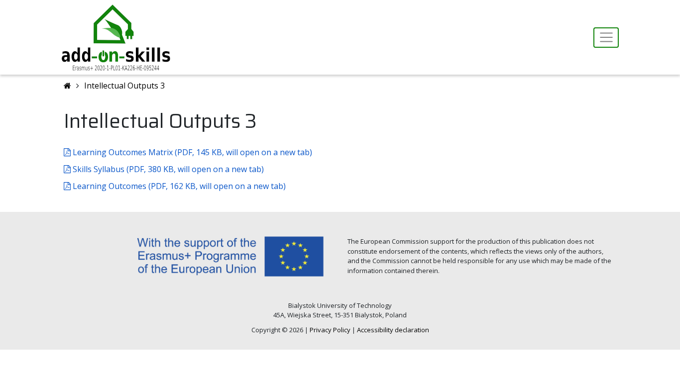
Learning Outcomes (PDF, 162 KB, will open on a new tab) (178, 186)
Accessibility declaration (393, 329)
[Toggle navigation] (606, 37)
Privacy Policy (330, 329)
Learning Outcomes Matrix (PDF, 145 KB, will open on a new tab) (191, 152)
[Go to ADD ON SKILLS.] (67, 85)
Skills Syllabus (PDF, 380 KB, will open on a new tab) (167, 169)
